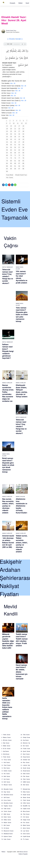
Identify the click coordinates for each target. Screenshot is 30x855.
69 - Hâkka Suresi (6, 819)
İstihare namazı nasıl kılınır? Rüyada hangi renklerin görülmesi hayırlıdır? (8, 351)
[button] (12, 3)
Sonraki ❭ (19, 39)
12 (21, 123)
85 (11, 163)
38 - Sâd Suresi (25, 784)
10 (13, 123)
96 (15, 168)
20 (11, 128)
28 (23, 131)
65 (11, 152)
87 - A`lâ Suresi (25, 817)
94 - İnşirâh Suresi (25, 836)
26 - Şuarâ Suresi (25, 751)
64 (7, 152)
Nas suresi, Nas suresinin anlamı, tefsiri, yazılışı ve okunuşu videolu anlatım (8, 506)
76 (15, 158)
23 (23, 128)
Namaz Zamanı (24, 851)
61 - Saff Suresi (5, 797)
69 (7, 155)
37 (19, 136)
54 (7, 147)
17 (19, 126)
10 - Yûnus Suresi (6, 759)
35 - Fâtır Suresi (25, 776)
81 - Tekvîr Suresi (25, 800)
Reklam (3, 851)
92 (19, 166)
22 (19, 128)
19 (7, 128)
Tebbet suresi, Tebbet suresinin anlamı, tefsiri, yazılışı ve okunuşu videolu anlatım (22, 543)
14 (7, 126)
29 (7, 134)
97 (19, 168)
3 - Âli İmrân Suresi (6, 740)
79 (7, 160)
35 (11, 136)
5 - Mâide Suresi (5, 746)
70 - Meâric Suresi (6, 822)
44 (7, 142)
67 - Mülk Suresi (5, 814)
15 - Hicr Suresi (5, 773)
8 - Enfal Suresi (5, 754)
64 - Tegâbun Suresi (6, 806)
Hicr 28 (12, 83)
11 (17, 123)
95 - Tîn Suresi (25, 839)
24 (7, 131)
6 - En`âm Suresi (5, 748)
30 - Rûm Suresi (25, 762)
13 (26, 123)
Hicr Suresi (9, 177)
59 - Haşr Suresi (5, 792)
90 (11, 166)
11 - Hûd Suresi (5, 762)
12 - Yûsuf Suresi (5, 765)
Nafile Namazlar (7, 267)
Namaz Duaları (20, 496)
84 (7, 163)
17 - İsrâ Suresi (5, 779)
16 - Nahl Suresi (5, 776)
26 (15, 131)
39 (7, 139)
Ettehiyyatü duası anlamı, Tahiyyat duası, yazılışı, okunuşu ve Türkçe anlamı (21, 391)
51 (15, 144)
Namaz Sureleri (7, 382)
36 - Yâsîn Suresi (25, 779)
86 (15, 163)
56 (15, 147)
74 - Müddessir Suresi (7, 833)
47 (19, 142)
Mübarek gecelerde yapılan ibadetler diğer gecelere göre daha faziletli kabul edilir (8, 641)
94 (7, 168)
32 (19, 134)
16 (15, 126)
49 (7, 144)
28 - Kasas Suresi (25, 757)
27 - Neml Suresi (25, 754)
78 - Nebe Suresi (25, 792)
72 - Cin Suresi (5, 828)
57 (19, 147)
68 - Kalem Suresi (6, 817)
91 (15, 166)
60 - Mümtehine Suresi (7, 794)
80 (11, 160)
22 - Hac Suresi (25, 740)
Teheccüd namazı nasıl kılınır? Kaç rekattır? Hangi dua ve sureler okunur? (7, 276)
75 (11, 158)
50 (11, 144)
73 (23, 155)
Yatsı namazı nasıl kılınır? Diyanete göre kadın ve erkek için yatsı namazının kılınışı (22, 314)
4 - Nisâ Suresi (5, 743)
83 (23, 160)
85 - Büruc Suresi (25, 811)
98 (23, 168)
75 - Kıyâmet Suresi (6, 836)
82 (19, 160)
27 (19, 131)
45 (11, 142)
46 (15, 142)
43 (23, 139)
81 (15, 160)
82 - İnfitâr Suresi (25, 803)
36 (15, 136)
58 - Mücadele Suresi (7, 789)
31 (15, 134)
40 (11, 139)
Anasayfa (12, 3)
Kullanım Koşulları (23, 854)
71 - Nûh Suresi (5, 825)
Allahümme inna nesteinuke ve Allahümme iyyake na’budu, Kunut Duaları (21, 506)
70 (11, 155)
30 (11, 134)
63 (23, 150)
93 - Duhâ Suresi (25, 833)
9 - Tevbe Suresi (5, 757)
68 (23, 152)
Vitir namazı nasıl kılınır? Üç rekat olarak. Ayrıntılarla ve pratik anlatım (21, 277)
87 (19, 163)
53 (23, 144)
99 (7, 171)
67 (19, 152)
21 (15, 128)
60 (11, 150)
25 (11, 131)
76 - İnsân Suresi (5, 839)
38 (23, 136)
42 (19, 139)
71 (15, 155)
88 (23, 163)
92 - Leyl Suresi (25, 831)
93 (23, 166)
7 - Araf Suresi (5, 751)
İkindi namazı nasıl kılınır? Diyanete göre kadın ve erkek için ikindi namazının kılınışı (8, 465)
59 (7, 150)
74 (7, 158)
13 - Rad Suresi (5, 768)
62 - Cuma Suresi (6, 800)
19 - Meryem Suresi (6, 784)
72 (19, 155)
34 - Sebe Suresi (25, 773)
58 (23, 147)
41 (15, 139)
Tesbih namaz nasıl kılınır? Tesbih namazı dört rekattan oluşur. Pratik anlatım (22, 640)
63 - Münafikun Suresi (7, 803)
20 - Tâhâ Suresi (25, 734)
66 (15, 152)
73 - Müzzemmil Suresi (7, 831)
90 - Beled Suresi (25, 825)
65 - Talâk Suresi (5, 808)
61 (15, 150)
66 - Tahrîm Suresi (6, 811)
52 (19, 144)
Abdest (20, 3)
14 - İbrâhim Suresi (6, 771)
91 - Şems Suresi (25, 828)
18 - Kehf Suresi (5, 782)
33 (23, 134)
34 (7, 136)
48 (23, 142)
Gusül (27, 3)
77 (19, 158)
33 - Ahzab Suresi (25, 771)
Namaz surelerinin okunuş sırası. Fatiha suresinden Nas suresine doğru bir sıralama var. (8, 393)
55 (11, 147)
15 (11, 126)
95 (11, 168)
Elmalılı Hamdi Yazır (11, 30)
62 (19, 150)
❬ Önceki (10, 39)
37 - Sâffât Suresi (25, 782)
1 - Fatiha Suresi (5, 734)
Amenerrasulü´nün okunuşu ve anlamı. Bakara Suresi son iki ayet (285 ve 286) (8, 541)
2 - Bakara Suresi (6, 737)
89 (7, 166)
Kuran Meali (5, 118)
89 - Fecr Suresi (25, 822)
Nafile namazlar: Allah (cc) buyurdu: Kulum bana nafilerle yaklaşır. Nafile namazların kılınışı (7, 708)
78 (23, 158)
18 (23, 126)
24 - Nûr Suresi (25, 746)
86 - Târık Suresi (25, 814)
